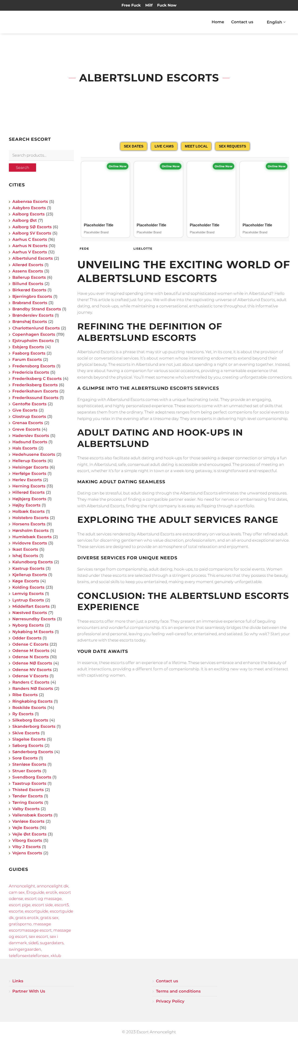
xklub (56, 955)
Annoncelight (22, 886)
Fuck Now (166, 5)
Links (17, 981)
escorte (16, 911)
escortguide (36, 911)
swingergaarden (25, 949)
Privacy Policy (170, 1001)
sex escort (38, 936)
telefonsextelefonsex (29, 955)
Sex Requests (232, 146)
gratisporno (20, 924)
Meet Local (196, 146)
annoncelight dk (52, 886)
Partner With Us (28, 991)
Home (218, 22)
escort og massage (43, 898)
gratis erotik (27, 917)
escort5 (61, 905)
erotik (51, 892)
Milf (148, 5)
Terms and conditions (178, 991)
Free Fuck (131, 5)
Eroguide (35, 892)
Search (22, 167)
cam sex (17, 892)
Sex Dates (133, 146)
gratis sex (49, 917)
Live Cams (164, 146)
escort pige (19, 905)
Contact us (242, 22)
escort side (42, 905)
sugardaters (52, 942)
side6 (33, 942)
